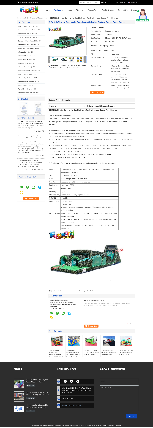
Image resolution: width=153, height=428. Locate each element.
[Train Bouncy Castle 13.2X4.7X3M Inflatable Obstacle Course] (91, 341)
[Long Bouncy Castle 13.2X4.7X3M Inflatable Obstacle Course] (109, 341)
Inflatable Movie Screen (25, 74)
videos (69, 10)
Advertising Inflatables (25, 89)
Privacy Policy (36, 425)
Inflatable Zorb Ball (24, 52)
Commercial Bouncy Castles (27, 30)
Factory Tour (92, 10)
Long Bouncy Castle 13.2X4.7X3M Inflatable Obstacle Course (108, 352)
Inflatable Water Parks (25, 63)
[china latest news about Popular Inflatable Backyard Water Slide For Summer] (19, 384)
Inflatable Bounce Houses (26, 45)
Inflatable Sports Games (25, 78)
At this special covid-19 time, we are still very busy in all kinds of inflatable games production (38, 393)
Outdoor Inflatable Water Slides (28, 41)
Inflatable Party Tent (24, 67)
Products (57, 10)
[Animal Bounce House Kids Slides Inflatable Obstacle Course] (126, 341)
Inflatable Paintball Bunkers (27, 81)
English (133, 2)
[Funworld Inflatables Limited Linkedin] (65, 381)
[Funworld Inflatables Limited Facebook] (71, 381)
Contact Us (123, 10)
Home (47, 10)
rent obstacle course (91, 291)
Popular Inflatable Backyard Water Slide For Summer (37, 381)
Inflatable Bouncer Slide (26, 33)
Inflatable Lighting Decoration (27, 70)
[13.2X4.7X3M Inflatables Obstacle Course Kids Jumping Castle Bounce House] (74, 341)
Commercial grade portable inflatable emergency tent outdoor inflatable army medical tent (38, 406)
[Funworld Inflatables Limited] (30, 9)
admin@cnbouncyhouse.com (29, 2)
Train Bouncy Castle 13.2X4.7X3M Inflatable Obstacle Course (91, 352)
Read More (30, 385)
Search (103, 2)
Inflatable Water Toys (25, 59)
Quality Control (108, 10)
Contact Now (98, 92)
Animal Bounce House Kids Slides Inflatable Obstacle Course (126, 352)
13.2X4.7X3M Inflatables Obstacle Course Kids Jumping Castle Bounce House (73, 353)
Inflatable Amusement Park (26, 26)
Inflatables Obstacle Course (39, 18)
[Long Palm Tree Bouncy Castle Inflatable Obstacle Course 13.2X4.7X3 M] (56, 341)
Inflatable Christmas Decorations (28, 93)
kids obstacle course (59, 291)
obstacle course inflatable (75, 291)
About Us (80, 10)
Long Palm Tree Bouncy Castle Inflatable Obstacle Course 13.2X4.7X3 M (56, 353)
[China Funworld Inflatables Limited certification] (24, 108)
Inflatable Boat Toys (24, 85)
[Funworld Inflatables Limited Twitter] (77, 381)
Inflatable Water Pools (25, 56)
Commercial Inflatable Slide (27, 37)
